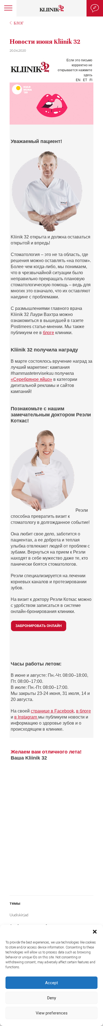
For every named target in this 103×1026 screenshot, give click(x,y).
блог (19, 23)
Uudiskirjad (19, 914)
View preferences (52, 1013)
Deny (51, 997)
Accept (51, 982)
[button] (95, 931)
